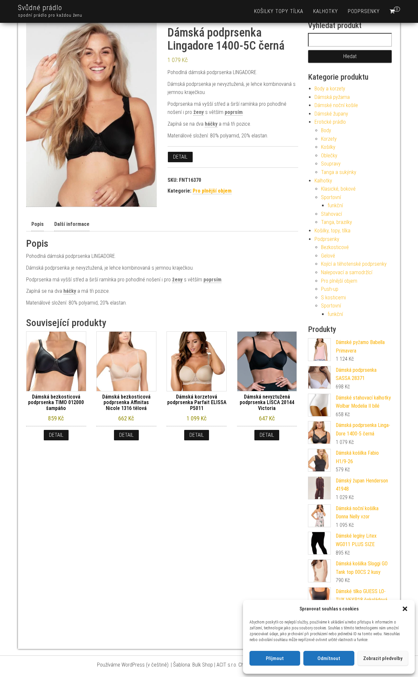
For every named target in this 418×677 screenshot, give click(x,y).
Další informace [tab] (71, 224)
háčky (211, 124)
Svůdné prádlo (40, 8)
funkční (335, 205)
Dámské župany (331, 114)
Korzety (329, 139)
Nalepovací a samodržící (346, 272)
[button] (405, 609)
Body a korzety (329, 89)
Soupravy (331, 164)
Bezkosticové (335, 247)
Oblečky (329, 155)
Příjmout (275, 658)
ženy (198, 112)
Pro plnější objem (212, 191)
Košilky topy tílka (278, 11)
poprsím (234, 112)
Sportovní (331, 197)
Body (326, 130)
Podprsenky (364, 11)
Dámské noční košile (336, 105)
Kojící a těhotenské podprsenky (354, 264)
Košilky (328, 147)
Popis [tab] (37, 224)
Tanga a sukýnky (338, 172)
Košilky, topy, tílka (332, 231)
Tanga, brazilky (336, 222)
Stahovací (331, 214)
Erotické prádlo (330, 122)
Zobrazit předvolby (382, 658)
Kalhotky (325, 11)
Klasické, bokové (338, 189)
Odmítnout (328, 658)
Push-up (329, 289)
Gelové (328, 256)
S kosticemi (333, 297)
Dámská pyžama (332, 97)
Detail (180, 157)
